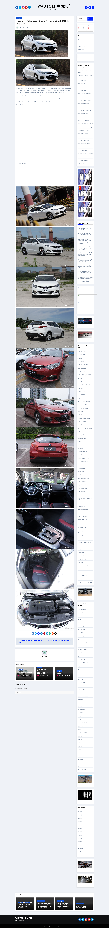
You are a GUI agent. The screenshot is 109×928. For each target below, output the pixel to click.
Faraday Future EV (82, 404)
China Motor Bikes (82, 579)
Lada (79, 676)
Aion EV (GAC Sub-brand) (84, 354)
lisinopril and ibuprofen (83, 271)
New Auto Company (82, 351)
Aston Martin (81, 612)
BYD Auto (80, 378)
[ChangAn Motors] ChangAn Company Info (59, 640)
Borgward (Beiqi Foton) (83, 371)
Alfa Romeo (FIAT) (82, 609)
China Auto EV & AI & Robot (84, 87)
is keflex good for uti (83, 265)
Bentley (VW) (81, 619)
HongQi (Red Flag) (82, 438)
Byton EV (80, 381)
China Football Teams (83, 133)
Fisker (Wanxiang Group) (83, 642)
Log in (79, 39)
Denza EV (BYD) (81, 394)
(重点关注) (80, 815)
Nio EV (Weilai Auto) (82, 488)
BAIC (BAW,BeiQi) (82, 361)
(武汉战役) (80, 845)
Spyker (79, 742)
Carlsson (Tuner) (81, 629)
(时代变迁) (80, 818)
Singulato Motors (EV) (83, 509)
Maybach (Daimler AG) (83, 696)
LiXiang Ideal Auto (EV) (83, 478)
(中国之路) (80, 838)
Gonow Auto (81, 424)
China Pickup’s (81, 572)
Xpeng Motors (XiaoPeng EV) (84, 542)
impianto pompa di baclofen (84, 227)
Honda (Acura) (81, 652)
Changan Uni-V (61, 673)
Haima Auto (80, 431)
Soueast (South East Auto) (84, 516)
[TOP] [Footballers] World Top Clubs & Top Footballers (85, 242)
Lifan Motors (81, 475)
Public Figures (81, 163)
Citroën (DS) (80, 632)
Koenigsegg (80, 672)
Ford (79, 646)
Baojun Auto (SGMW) (83, 364)
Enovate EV (80, 398)
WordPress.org (81, 49)
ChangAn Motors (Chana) (84, 384)
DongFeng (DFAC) (82, 391)
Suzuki (79, 752)
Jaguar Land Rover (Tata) (84, 662)
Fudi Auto (80, 414)
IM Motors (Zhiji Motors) (83, 458)
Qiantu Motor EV (81, 491)
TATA (79, 756)
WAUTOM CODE (81, 851)
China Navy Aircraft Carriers (84, 110)
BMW (79, 622)
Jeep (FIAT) (80, 666)
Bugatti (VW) (81, 626)
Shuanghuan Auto (82, 506)
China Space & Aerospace (84, 117)
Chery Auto (80, 388)
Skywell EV (80, 513)
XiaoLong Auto (81, 535)
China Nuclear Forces (83, 107)
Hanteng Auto (81, 434)
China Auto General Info (83, 80)
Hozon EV (80, 441)
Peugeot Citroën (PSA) (83, 722)
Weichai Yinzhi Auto (82, 519)
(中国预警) (80, 841)
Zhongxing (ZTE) (82, 559)
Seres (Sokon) (81, 503)
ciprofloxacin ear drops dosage (85, 259)
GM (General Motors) (82, 649)
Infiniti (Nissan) (81, 659)
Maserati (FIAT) (81, 699)
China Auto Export (82, 83)
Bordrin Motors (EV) (82, 368)
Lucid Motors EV (81, 689)
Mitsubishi (80, 716)
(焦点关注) (80, 811)
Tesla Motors (81, 759)
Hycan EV (80, 455)
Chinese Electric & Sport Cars (85, 582)
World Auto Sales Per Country (85, 127)
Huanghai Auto (81, 445)
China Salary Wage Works (84, 143)
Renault (79, 729)
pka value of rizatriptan (83, 233)
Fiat (78, 639)
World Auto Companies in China (85, 123)
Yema (79, 545)
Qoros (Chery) (81, 495)
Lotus (79, 686)
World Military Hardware (83, 120)
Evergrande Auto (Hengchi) (84, 401)
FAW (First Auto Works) (83, 408)
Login (21, 688)
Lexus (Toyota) (81, 682)
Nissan (79, 719)
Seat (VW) (80, 739)
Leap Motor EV (81, 471)
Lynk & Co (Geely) (82, 481)
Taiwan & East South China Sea (85, 153)
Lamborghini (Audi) (82, 679)
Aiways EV (80, 358)
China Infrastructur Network (84, 93)
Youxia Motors (81, 552)
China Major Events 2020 (84, 157)
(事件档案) (80, 828)
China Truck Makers (82, 569)
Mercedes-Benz (81, 709)
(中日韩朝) (80, 831)
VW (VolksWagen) (82, 769)
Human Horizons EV (82, 451)
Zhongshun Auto (82, 555)
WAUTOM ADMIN (81, 848)
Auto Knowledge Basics (83, 130)
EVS (21, 27)
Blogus (58, 926)
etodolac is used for (82, 252)
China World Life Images (83, 147)
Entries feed (81, 43)
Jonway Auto (81, 465)
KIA (78, 669)
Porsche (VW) (81, 726)
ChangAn (19, 17)
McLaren (80, 706)
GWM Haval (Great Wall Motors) (85, 428)
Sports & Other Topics (83, 137)
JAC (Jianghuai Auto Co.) (84, 461)
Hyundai (80, 656)
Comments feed (81, 46)
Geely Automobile (82, 421)
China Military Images (83, 113)
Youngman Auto (81, 549)
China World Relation (83, 160)
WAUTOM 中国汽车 (54, 7)
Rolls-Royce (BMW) (82, 732)
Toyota (79, 762)
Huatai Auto (80, 448)
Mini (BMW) (80, 712)
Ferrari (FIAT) (81, 636)
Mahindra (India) (81, 692)
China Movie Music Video (83, 140)
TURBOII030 (23, 675)
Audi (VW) (80, 616)
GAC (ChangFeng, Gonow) (84, 418)
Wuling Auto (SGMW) (82, 527)
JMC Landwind (81, 468)
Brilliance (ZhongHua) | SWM (84, 374)
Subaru (79, 749)
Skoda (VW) (80, 746)
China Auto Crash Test (83, 90)
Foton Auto (80, 411)
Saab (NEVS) (80, 736)
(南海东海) (80, 835)
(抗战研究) (80, 825)
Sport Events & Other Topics (25, 902)
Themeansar (65, 926)
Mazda (79, 702)
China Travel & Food (82, 150)
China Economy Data (83, 97)
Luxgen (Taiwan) (82, 485)
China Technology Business (84, 100)
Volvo (79, 766)
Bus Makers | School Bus (83, 565)
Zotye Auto (80, 562)
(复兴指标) (80, 821)
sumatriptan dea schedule (84, 246)
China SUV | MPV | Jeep (83, 575)
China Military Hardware (83, 103)
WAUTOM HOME (81, 855)
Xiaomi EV (80, 539)
